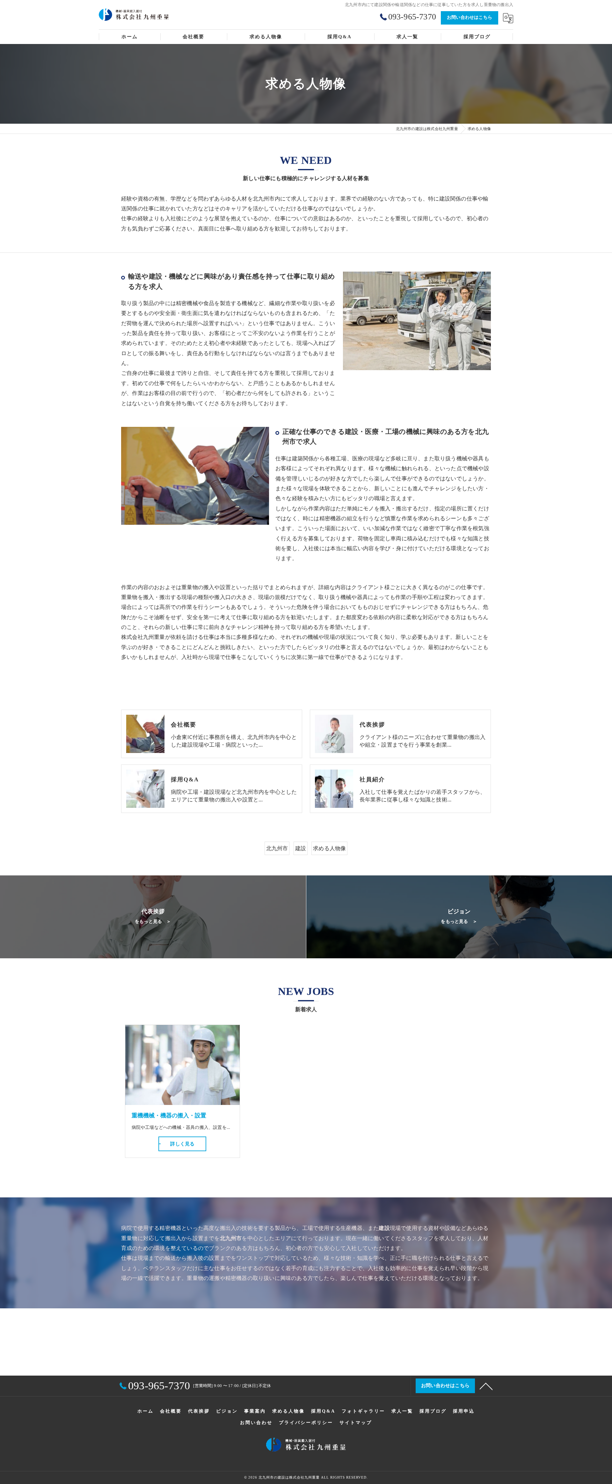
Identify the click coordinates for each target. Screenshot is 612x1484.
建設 (300, 848)
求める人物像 (329, 848)
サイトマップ (355, 1422)
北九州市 (277, 848)
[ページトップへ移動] (486, 1385)
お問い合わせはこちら (469, 17)
